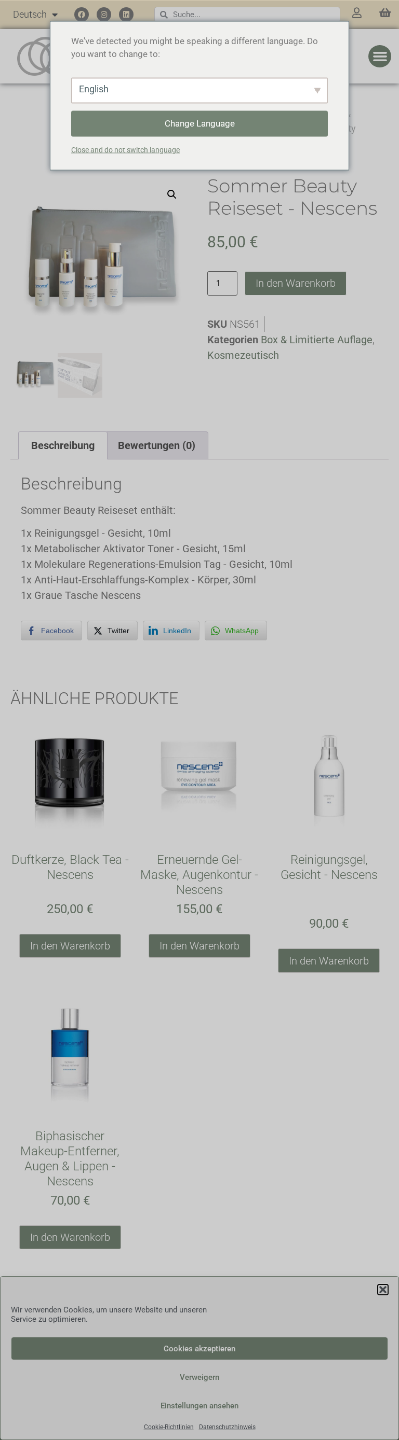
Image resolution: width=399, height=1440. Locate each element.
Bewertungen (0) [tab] (156, 445)
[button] (383, 1289)
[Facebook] (81, 14)
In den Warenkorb (296, 283)
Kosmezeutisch (243, 355)
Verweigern (199, 1377)
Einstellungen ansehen (199, 1405)
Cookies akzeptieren (199, 1348)
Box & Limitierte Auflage (317, 339)
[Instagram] (104, 14)
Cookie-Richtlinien (169, 1427)
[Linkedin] (126, 14)
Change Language (200, 123)
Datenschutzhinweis (227, 1427)
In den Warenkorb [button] (70, 946)
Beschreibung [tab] (63, 445)
